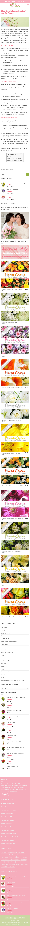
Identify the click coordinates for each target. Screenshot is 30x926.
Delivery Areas (15, 920)
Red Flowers (12, 861)
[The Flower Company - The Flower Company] (15, 5)
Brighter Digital (19, 922)
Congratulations (5, 638)
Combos (3, 636)
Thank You (3, 677)
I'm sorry (3, 655)
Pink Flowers (23, 859)
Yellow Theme (11, 866)
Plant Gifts (3, 666)
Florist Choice (4, 644)
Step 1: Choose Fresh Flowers (15, 156)
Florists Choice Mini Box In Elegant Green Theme (11, 552)
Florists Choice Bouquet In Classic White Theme (11, 421)
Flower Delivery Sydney (7, 806)
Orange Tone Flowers (15, 859)
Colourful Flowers (20, 852)
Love (18, 857)
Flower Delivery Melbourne (8, 810)
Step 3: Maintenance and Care (15, 160)
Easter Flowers (5, 854)
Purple (6, 861)
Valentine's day (5, 864)
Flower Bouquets (5, 857)
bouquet (9, 84)
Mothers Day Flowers (6, 660)
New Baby (3, 663)
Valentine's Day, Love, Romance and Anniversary (13, 680)
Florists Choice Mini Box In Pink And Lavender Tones (12, 355)
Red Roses (18, 861)
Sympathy (3, 674)
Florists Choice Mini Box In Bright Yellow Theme (11, 584)
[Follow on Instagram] (2, 794)
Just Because (4, 658)
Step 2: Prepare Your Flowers (14, 158)
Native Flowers (23, 857)
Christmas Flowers (5, 633)
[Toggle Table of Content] (20, 154)
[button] (2, 5)
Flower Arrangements (6, 647)
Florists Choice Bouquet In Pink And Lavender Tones (12, 519)
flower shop (12, 33)
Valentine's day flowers (14, 864)
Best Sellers (4, 627)
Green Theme (13, 857)
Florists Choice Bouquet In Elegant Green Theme (11, 323)
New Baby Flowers (5, 859)
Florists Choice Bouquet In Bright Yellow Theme (11, 454)
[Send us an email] (5, 794)
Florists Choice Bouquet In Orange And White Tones (12, 388)
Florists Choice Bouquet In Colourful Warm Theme (12, 617)
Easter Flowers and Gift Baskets (9, 641)
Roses (2, 669)
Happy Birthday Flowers (7, 652)
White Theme (4, 866)
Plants (3, 861)
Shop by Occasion (5, 672)
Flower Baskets (23, 854)
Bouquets (3, 630)
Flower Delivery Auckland (8, 843)
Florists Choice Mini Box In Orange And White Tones (12, 486)
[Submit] (27, 174)
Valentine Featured (24, 864)
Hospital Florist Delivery (7, 803)
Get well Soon (4, 649)
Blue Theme (4, 852)
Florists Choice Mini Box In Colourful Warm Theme (12, 290)
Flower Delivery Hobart (7, 840)
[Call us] (7, 794)
